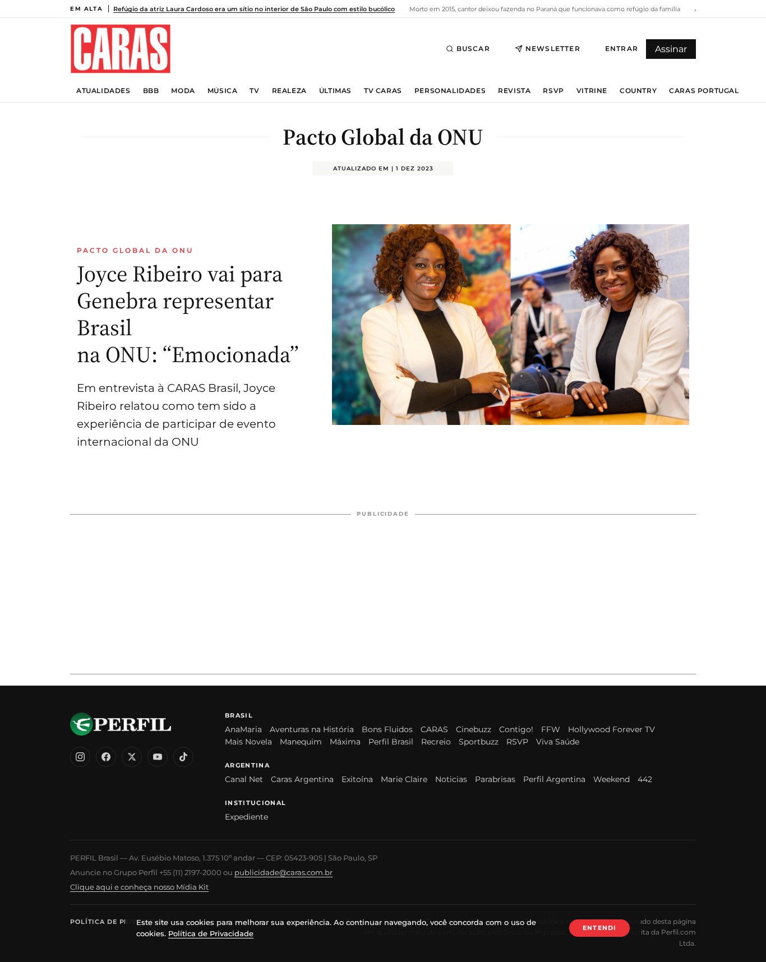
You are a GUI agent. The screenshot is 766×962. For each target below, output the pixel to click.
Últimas (335, 90)
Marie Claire (404, 779)
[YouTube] (157, 757)
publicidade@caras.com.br (283, 872)
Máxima (345, 742)
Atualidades (103, 90)
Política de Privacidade (120, 922)
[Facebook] (106, 757)
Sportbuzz (479, 742)
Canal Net (244, 779)
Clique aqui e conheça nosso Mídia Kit (139, 886)
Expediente (246, 817)
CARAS (434, 729)
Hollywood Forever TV (611, 729)
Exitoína (357, 779)
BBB (151, 90)
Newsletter (552, 48)
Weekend (611, 779)
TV (254, 90)
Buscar (473, 48)
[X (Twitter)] (132, 757)
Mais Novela (248, 742)
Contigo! (516, 729)
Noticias (451, 779)
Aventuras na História (312, 729)
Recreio (436, 742)
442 (645, 779)
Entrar (621, 48)
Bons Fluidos (387, 729)
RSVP (553, 90)
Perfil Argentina (554, 779)
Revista (514, 90)
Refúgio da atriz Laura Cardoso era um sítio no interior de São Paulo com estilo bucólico (254, 9)
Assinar (671, 49)
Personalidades (450, 90)
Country (638, 90)
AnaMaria (243, 729)
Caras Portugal (704, 90)
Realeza (289, 90)
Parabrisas (495, 779)
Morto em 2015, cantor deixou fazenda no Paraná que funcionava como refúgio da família (544, 9)
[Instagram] (80, 757)
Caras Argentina (302, 779)
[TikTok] (183, 757)
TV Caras (383, 90)
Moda (183, 90)
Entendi (599, 928)
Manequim (301, 742)
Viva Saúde (557, 742)
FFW (550, 729)
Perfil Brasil (390, 742)
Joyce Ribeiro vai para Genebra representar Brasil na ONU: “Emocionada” (188, 313)
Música (222, 90)
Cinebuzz (473, 729)
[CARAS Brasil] (120, 48)
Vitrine (591, 90)
